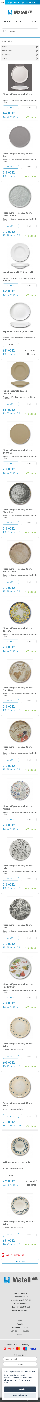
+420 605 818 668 (22, 1307)
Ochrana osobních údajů (20, 1331)
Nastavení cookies (20, 1395)
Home (7, 21)
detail (29, 107)
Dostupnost (7, 50)
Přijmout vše (20, 1389)
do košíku (10, 107)
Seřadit (5, 58)
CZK (2, 2)
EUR (7, 2)
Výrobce (6, 54)
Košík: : (32, 2)
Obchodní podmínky (20, 1327)
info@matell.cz (23, 1310)
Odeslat (20, 1364)
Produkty (20, 1324)
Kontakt (33, 21)
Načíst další (20, 1261)
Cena (4, 47)
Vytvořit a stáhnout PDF (15, 1255)
